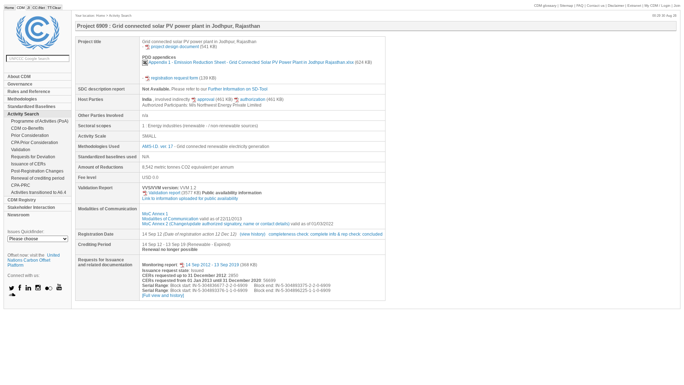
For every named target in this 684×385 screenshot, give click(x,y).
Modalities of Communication (170, 218)
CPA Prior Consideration (34, 142)
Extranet (634, 5)
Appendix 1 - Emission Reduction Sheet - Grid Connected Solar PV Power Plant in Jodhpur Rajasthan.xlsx (251, 62)
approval (205, 99)
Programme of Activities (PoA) (39, 121)
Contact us (596, 5)
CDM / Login (658, 5)
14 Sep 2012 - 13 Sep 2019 (212, 264)
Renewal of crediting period (37, 178)
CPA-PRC (20, 185)
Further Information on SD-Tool (238, 89)
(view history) (252, 234)
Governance (19, 84)
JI (28, 8)
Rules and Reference (28, 91)
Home (9, 8)
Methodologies (22, 99)
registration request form (174, 78)
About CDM (19, 76)
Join (677, 5)
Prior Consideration (30, 135)
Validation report (164, 192)
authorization (252, 99)
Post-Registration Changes (37, 171)
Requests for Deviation (33, 156)
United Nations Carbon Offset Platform (33, 260)
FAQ (580, 5)
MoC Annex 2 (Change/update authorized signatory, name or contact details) (216, 223)
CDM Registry (21, 199)
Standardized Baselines (31, 106)
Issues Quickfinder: (25, 231)
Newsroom (18, 214)
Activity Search (23, 114)
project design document (175, 46)
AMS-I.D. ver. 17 (157, 146)
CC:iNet (38, 8)
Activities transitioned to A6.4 (38, 192)
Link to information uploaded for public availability (190, 198)
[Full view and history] (163, 295)
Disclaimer (616, 5)
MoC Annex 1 (155, 213)
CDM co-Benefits (27, 128)
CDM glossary (545, 5)
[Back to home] (37, 33)
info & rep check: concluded (356, 234)
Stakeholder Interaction (31, 207)
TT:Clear (54, 8)
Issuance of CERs (28, 163)
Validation (20, 149)
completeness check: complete (298, 234)
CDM (21, 8)
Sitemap (566, 5)
